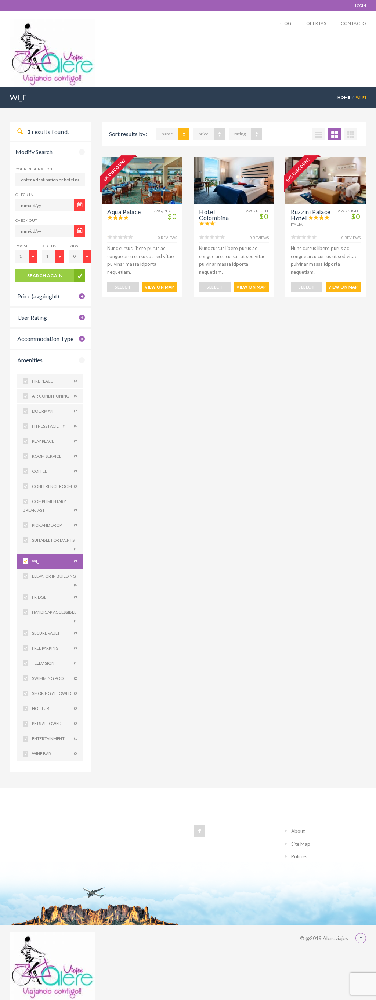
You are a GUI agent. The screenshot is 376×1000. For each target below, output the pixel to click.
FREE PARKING (55, 648)
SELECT (123, 287)
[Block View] (350, 134)
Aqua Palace (124, 211)
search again (45, 275)
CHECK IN (24, 194)
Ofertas (316, 23)
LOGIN (360, 5)
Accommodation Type (45, 338)
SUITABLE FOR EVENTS (55, 543)
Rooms (22, 246)
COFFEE (55, 471)
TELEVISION (55, 663)
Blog (285, 23)
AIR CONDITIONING (55, 396)
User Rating (32, 317)
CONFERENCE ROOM (55, 486)
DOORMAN (55, 411)
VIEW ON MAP (159, 287)
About (298, 831)
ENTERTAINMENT (55, 738)
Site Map (300, 844)
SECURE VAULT (55, 633)
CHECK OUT (26, 220)
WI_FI (55, 561)
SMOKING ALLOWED (55, 693)
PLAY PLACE (55, 441)
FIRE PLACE (55, 380)
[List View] (318, 134)
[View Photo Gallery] (142, 180)
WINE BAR (55, 753)
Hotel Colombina (214, 214)
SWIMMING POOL (55, 678)
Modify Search (34, 151)
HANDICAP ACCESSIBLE (55, 615)
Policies (299, 856)
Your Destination (33, 169)
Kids (73, 246)
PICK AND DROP (55, 525)
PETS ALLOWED (55, 723)
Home (343, 97)
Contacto (353, 23)
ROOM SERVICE (55, 456)
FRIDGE (55, 597)
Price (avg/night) (38, 296)
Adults (49, 246)
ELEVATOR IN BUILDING (55, 579)
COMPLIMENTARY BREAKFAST (50, 505)
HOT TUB (55, 708)
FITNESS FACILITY (55, 426)
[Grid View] (334, 134)
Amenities (30, 359)
